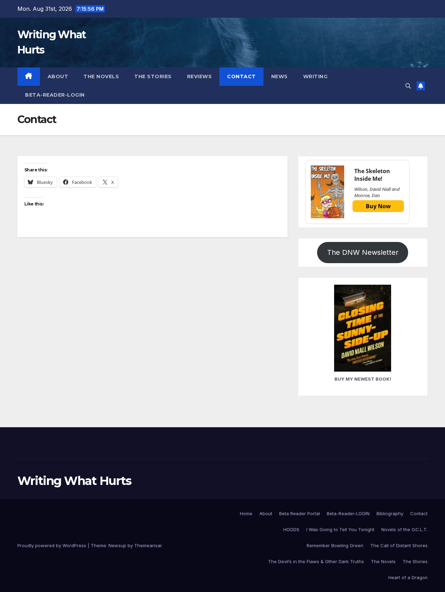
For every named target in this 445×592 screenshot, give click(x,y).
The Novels (101, 76)
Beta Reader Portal (299, 513)
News (279, 76)
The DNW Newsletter (362, 252)
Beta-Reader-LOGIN (55, 95)
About (58, 76)
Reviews (199, 76)
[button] (408, 85)
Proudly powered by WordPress (52, 545)
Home (246, 513)
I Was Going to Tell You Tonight (340, 529)
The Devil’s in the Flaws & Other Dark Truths (316, 561)
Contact (241, 76)
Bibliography (390, 513)
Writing (315, 76)
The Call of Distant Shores (399, 545)
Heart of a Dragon (408, 577)
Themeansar (148, 545)
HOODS (291, 529)
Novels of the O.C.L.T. (404, 529)
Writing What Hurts (74, 480)
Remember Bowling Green (335, 545)
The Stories (153, 76)
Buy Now (378, 206)
